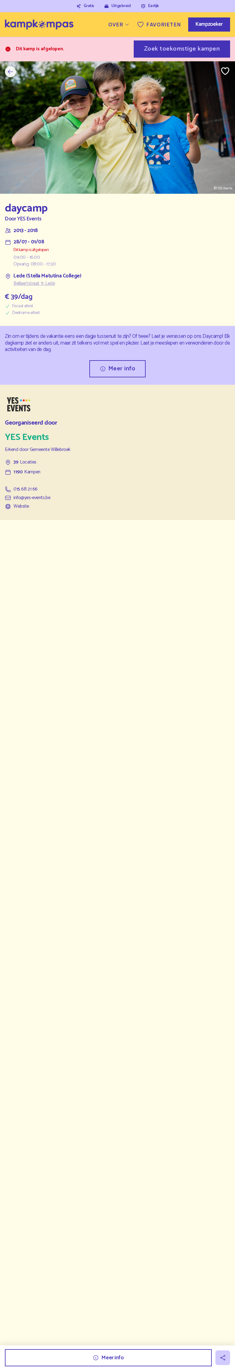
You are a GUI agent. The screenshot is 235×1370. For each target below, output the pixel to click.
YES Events (29, 219)
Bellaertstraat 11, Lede (34, 283)
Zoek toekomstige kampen (182, 49)
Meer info (122, 369)
